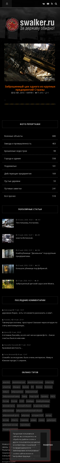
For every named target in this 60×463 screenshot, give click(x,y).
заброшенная (8, 410)
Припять (44, 396)
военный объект (24, 406)
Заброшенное (17, 392)
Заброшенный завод (11, 396)
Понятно (45, 445)
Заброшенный (31, 392)
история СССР (37, 415)
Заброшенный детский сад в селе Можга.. (35, 283)
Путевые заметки (30, 188)
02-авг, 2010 (18, 93)
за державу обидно (41, 406)
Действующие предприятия (30, 173)
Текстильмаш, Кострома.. (27, 222)
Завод (24, 396)
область (14, 420)
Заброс (6, 392)
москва (6, 420)
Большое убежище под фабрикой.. (32, 268)
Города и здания (30, 158)
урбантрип (51, 420)
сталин (41, 420)
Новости (6, 444)
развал (33, 420)
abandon (6, 382)
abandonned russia (35, 382)
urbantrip (6, 387)
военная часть (9, 406)
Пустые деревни (30, 181)
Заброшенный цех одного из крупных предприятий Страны (30, 88)
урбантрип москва (10, 425)
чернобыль (25, 425)
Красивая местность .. (12, 348)
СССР (22, 401)
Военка (39, 387)
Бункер (26, 387)
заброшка (25, 415)
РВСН (53, 396)
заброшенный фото (11, 415)
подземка (24, 420)
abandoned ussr (19, 382)
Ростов (14, 401)
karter (30, 93)
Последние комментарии (30, 300)
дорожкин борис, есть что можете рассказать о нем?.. (27, 313)
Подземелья (30, 166)
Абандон (16, 387)
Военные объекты (30, 136)
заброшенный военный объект (29, 410)
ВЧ (32, 387)
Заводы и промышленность (30, 143)
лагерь (48, 415)
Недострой (34, 396)
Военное (48, 387)
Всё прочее (30, 196)
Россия (6, 401)
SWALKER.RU (8, 455)
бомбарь (30, 401)
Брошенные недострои (30, 151)
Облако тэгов (30, 372)
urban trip (49, 382)
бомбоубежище (42, 401)
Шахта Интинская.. (24, 238)
